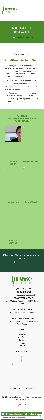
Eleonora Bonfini (13, 162)
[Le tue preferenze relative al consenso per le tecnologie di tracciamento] (40, 416)
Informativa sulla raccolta (14, 418)
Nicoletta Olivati (31, 161)
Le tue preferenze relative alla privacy (23, 414)
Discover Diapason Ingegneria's (22, 257)
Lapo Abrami (13, 202)
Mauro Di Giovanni (13, 241)
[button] (40, 10)
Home (13, 37)
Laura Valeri (31, 202)
